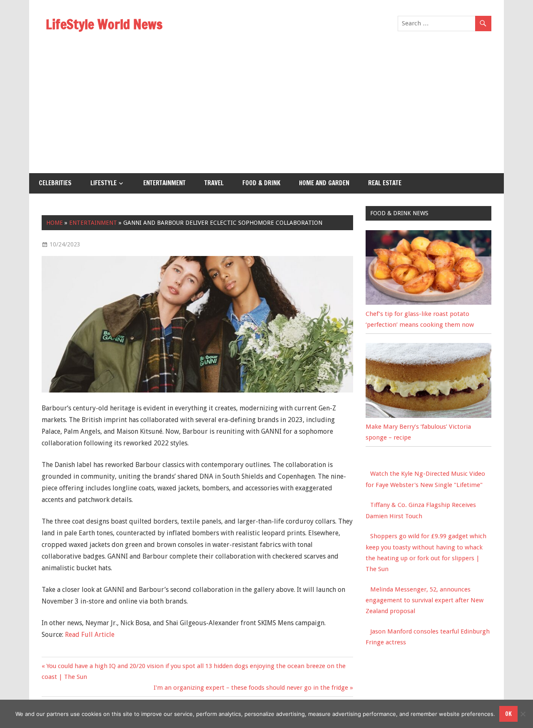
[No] (522, 714)
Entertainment (164, 183)
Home (54, 222)
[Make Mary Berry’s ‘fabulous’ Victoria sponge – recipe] (428, 416)
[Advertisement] (266, 110)
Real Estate (384, 183)
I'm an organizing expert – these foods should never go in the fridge (251, 687)
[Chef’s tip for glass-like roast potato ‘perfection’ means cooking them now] (428, 302)
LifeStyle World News (104, 24)
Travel (214, 183)
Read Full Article (90, 635)
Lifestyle (103, 183)
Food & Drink (261, 183)
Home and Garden (324, 183)
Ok (508, 714)
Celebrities (55, 183)
